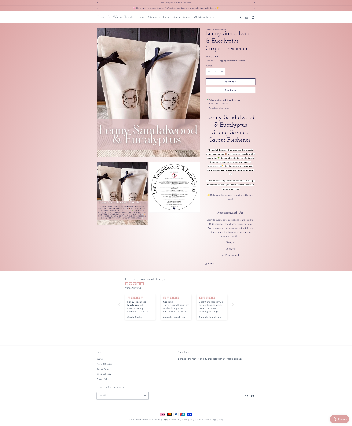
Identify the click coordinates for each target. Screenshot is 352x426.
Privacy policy (189, 420)
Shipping (222, 60)
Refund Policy (103, 369)
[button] (153, 17)
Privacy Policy (103, 379)
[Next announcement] (254, 3)
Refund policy (176, 420)
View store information (219, 108)
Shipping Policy (104, 374)
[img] (177, 284)
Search (100, 358)
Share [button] (211, 263)
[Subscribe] (145, 395)
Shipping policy (217, 420)
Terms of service (203, 420)
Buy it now (230, 90)
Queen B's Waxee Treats (144, 419)
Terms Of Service (104, 364)
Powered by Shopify (161, 419)
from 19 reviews (133, 287)
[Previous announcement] (97, 3)
